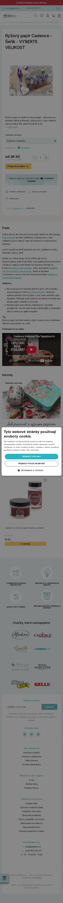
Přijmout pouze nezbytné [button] (31, 463)
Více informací (33, 450)
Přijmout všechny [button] (31, 456)
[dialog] (32, 451)
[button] (31, 470)
